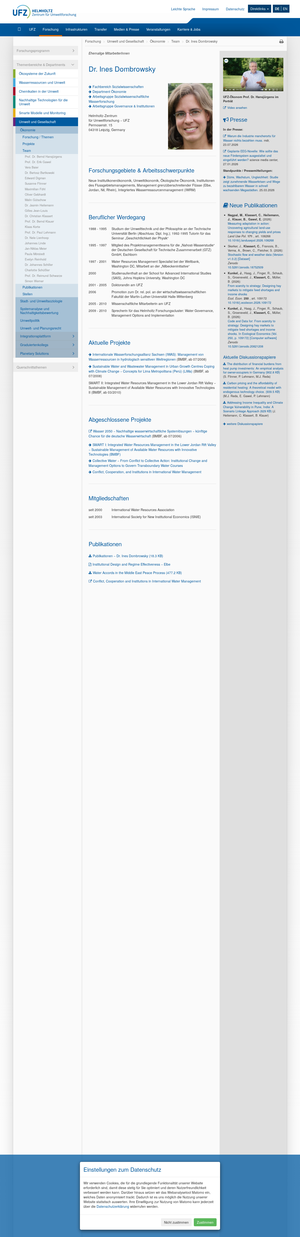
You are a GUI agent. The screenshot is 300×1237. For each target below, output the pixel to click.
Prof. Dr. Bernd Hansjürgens (43, 156)
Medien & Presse (126, 29)
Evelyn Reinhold (35, 259)
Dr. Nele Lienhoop (37, 238)
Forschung (51, 29)
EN (285, 8)
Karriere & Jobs (188, 29)
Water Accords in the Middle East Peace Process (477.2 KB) (137, 572)
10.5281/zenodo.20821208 (245, 346)
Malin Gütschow (35, 200)
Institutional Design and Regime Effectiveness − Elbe (131, 564)
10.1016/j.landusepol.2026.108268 (251, 240)
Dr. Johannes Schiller (39, 265)
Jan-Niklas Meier (36, 248)
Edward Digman (35, 178)
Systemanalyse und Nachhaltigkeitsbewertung (39, 310)
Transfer (100, 29)
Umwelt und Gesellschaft (37, 121)
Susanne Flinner (35, 183)
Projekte (28, 143)
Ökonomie (27, 130)
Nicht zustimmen (176, 1222)
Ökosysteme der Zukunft (37, 73)
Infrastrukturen (76, 29)
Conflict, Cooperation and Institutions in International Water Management (147, 581)
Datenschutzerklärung (113, 1206)
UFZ (32, 29)
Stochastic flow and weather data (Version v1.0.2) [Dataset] (255, 257)
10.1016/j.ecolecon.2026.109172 (249, 302)
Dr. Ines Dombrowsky (202, 41)
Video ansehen (237, 108)
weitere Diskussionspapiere (245, 424)
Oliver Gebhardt (35, 194)
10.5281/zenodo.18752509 (245, 267)
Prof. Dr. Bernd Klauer (39, 221)
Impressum (210, 9)
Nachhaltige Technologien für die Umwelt (43, 102)
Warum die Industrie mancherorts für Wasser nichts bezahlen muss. (249, 138)
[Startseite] (20, 29)
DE (277, 8)
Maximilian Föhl (35, 189)
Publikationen (32, 287)
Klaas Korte (32, 227)
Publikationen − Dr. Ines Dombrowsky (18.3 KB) (128, 555)
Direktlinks (258, 8)
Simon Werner (34, 281)
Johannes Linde (35, 243)
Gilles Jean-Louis (36, 211)
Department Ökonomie (109, 91)
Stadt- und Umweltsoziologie (41, 301)
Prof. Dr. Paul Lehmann (40, 232)
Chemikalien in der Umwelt (39, 91)
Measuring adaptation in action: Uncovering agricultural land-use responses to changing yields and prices (254, 227)
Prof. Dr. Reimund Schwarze (43, 276)
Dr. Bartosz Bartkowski (39, 173)
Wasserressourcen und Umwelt (42, 82)
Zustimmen (205, 1222)
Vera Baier (31, 167)
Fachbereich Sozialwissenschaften (118, 86)
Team (26, 150)
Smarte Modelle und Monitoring (42, 112)
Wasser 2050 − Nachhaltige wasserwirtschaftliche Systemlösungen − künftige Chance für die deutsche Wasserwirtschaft (148, 433)
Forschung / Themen (38, 137)
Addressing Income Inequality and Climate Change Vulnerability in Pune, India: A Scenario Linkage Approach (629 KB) (253, 406)
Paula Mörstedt (35, 254)
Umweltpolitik (30, 320)
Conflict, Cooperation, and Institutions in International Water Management (147, 471)
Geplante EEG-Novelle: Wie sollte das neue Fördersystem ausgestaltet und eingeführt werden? (250, 155)
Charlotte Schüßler (37, 270)
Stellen (27, 294)
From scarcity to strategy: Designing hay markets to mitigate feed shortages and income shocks (254, 290)
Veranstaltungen (158, 29)
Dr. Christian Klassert (39, 216)
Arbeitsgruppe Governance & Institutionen (124, 106)
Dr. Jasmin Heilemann (39, 205)
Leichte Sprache (183, 9)
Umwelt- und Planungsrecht (40, 328)
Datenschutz (235, 9)
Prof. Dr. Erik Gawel (38, 162)
